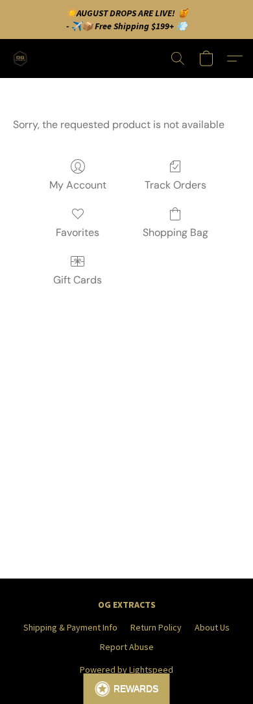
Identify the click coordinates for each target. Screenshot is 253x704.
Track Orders (175, 185)
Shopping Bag (175, 232)
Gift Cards (77, 280)
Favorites (77, 232)
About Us (212, 627)
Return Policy (156, 627)
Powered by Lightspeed (126, 669)
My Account (77, 185)
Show (127, 688)
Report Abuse (127, 647)
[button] (22, 58)
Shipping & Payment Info (70, 627)
